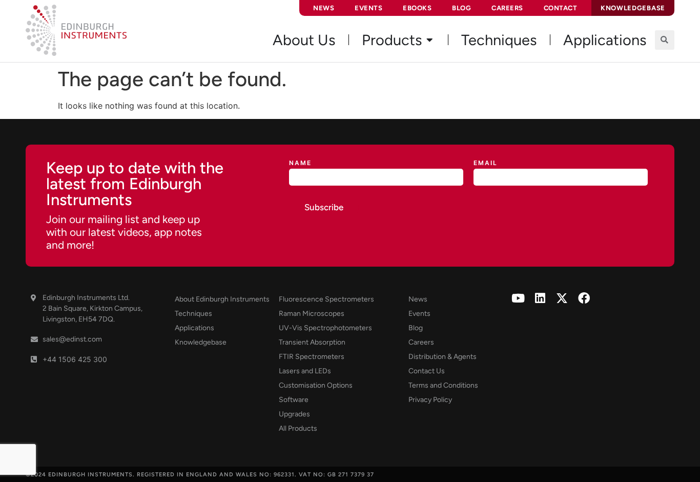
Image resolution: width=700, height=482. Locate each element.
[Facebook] (584, 298)
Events (368, 8)
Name (300, 163)
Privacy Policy (430, 399)
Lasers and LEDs (305, 371)
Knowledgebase (201, 342)
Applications (194, 328)
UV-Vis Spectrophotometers (325, 328)
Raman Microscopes (311, 313)
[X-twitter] (562, 298)
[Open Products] (430, 40)
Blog (461, 8)
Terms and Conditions (443, 385)
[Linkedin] (540, 298)
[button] (664, 40)
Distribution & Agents (442, 356)
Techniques (193, 313)
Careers (507, 8)
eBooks (417, 8)
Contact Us (426, 371)
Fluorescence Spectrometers (326, 299)
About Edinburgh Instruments (222, 299)
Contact (561, 8)
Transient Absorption (312, 342)
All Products (298, 428)
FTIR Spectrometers (311, 356)
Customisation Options (316, 385)
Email (485, 163)
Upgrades (294, 414)
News (323, 8)
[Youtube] (518, 298)
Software (293, 399)
